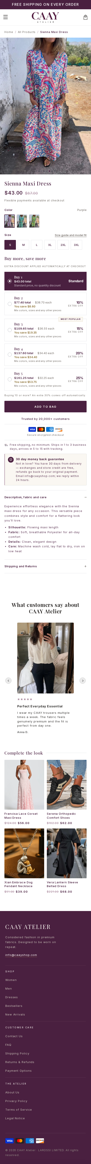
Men (8, 988)
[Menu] (5, 17)
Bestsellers (14, 1006)
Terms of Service (18, 1109)
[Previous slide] (8, 681)
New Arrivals (15, 1014)
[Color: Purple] (9, 221)
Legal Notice (15, 1118)
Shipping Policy (17, 1053)
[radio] (45, 281)
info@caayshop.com (21, 955)
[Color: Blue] (22, 221)
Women (11, 980)
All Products (27, 32)
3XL (76, 245)
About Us (12, 1092)
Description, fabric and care (25, 497)
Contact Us (14, 1036)
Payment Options (18, 1070)
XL (50, 245)
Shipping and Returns (20, 566)
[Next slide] (83, 681)
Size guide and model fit (71, 235)
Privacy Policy (16, 1101)
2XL (63, 245)
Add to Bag (45, 406)
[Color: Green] (34, 221)
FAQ (8, 1044)
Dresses (11, 997)
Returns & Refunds (19, 1062)
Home (8, 32)
